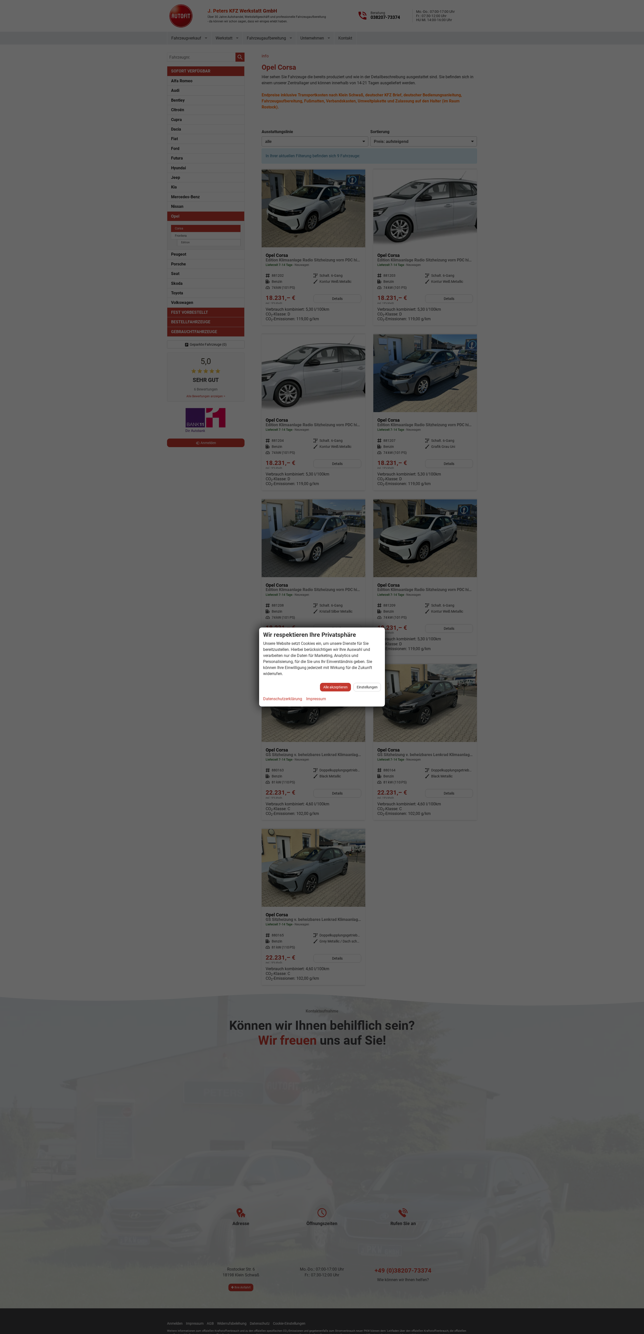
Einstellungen (367, 687)
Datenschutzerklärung (282, 698)
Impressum (316, 698)
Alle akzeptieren (335, 687)
